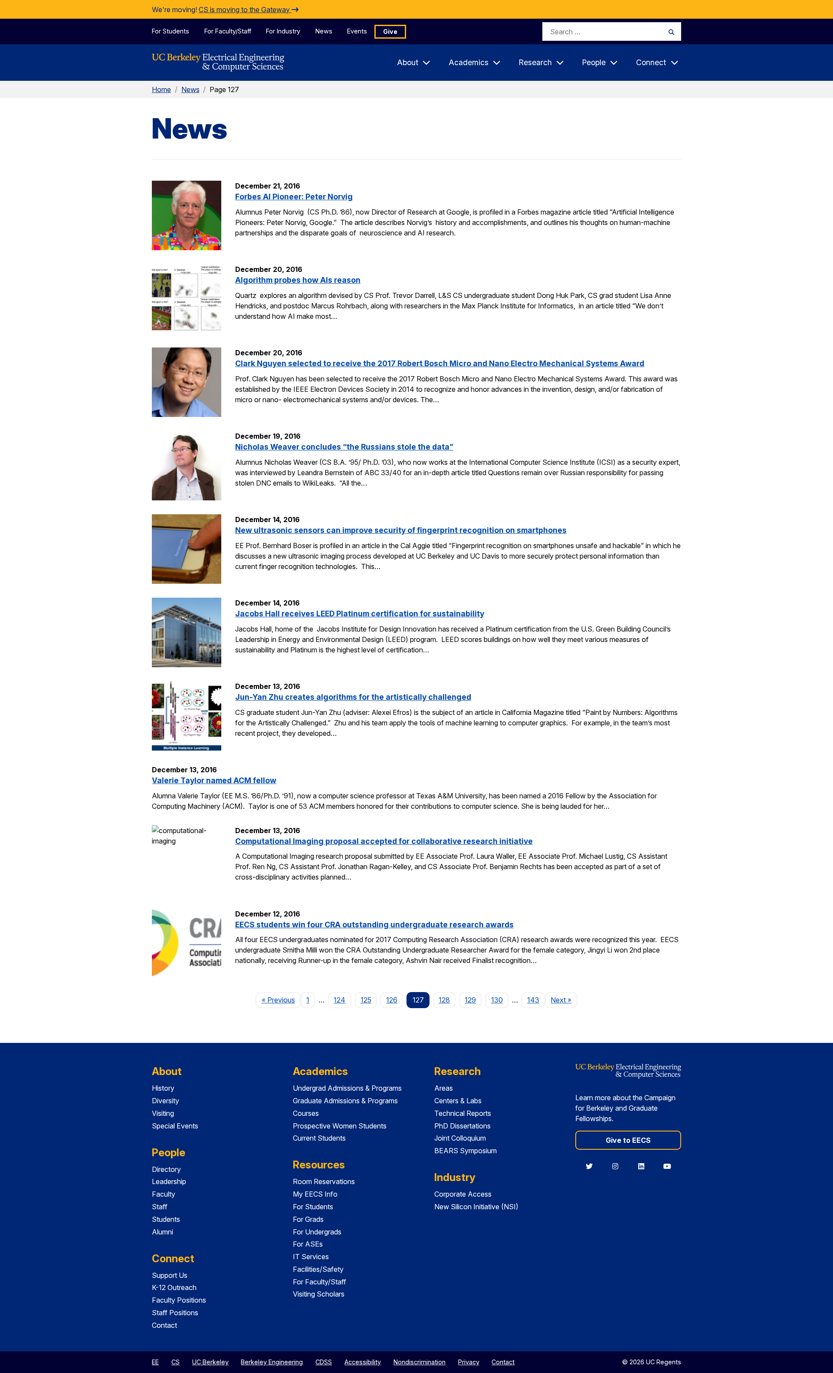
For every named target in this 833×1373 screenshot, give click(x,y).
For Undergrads (317, 1231)
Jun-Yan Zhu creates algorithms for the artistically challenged (353, 696)
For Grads (308, 1219)
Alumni (162, 1231)
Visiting (163, 1113)
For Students (170, 31)
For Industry (283, 31)
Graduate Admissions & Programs (345, 1100)
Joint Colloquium (460, 1138)
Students (166, 1219)
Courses (306, 1113)
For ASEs (308, 1244)
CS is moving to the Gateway (245, 9)
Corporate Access (463, 1194)
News (323, 31)
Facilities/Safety (318, 1269)
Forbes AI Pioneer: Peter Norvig (294, 196)
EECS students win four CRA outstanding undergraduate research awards (374, 924)
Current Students (319, 1138)
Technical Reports (462, 1113)
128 (444, 1000)
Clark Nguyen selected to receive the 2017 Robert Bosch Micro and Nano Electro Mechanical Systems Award (439, 363)
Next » (564, 999)
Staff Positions (175, 1312)
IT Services (311, 1256)
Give (390, 31)
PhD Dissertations (462, 1126)
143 (533, 1000)
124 (339, 1000)
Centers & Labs (458, 1100)
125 (366, 1000)
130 (497, 1000)
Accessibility (362, 1362)
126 (391, 1000)
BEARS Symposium (465, 1150)
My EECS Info (315, 1194)
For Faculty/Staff (227, 31)
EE (155, 1362)
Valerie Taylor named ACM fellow (214, 780)
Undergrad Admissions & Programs (347, 1088)
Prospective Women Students (340, 1126)
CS (175, 1362)
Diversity (165, 1100)
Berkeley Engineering (272, 1362)
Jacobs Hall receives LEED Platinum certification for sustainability (359, 613)
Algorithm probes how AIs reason (298, 280)
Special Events (175, 1126)
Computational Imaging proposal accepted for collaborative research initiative (384, 841)
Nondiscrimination (420, 1362)
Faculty (163, 1194)
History (163, 1088)
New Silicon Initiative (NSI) (476, 1206)
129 (470, 1000)
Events (357, 31)
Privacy (468, 1362)
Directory (166, 1169)
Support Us (169, 1275)
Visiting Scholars (318, 1294)
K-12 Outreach (174, 1287)
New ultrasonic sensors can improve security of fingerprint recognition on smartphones (401, 530)
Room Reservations (324, 1181)
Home (161, 89)
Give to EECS (628, 1140)
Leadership (169, 1181)
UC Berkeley (210, 1362)
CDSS (323, 1362)
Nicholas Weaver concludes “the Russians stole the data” (344, 446)
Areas (443, 1088)
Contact (164, 1325)
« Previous (281, 999)
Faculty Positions (179, 1300)
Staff (159, 1206)
